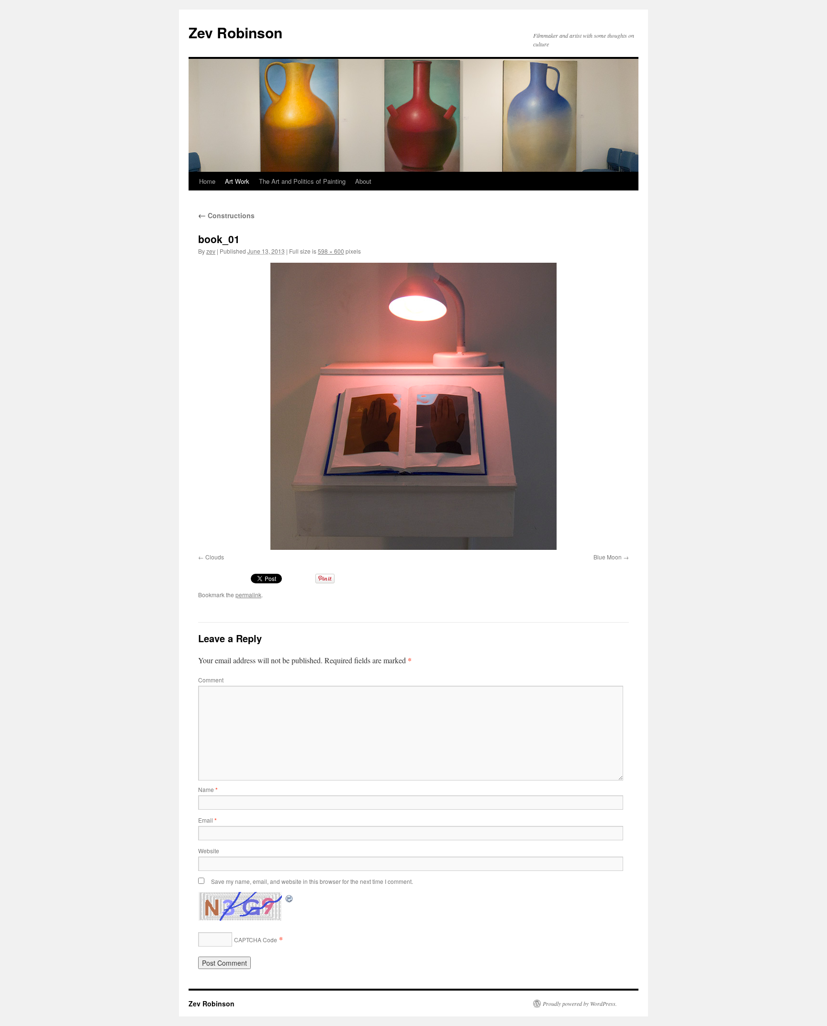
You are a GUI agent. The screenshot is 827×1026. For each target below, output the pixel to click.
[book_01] (413, 406)
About (363, 181)
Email (207, 820)
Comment (211, 680)
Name (208, 789)
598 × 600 (331, 251)
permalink (248, 595)
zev (210, 251)
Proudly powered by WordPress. (580, 1003)
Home (207, 181)
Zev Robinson (235, 32)
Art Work (237, 181)
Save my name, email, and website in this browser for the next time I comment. (312, 881)
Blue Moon (607, 557)
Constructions (226, 215)
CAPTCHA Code (255, 940)
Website (208, 851)
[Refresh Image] (289, 897)
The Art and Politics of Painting (302, 181)
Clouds (214, 557)
